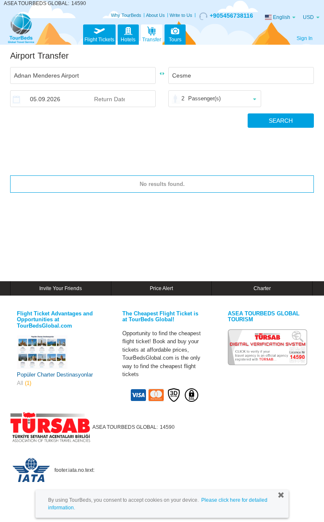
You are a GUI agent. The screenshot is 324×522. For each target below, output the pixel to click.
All (24, 383)
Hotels (128, 40)
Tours (175, 40)
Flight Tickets (99, 40)
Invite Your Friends (60, 288)
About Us (155, 15)
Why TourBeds (126, 15)
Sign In (305, 38)
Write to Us (181, 15)
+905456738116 (231, 15)
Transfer (151, 40)
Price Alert (161, 288)
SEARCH (281, 120)
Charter (262, 288)
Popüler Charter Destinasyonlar (55, 374)
